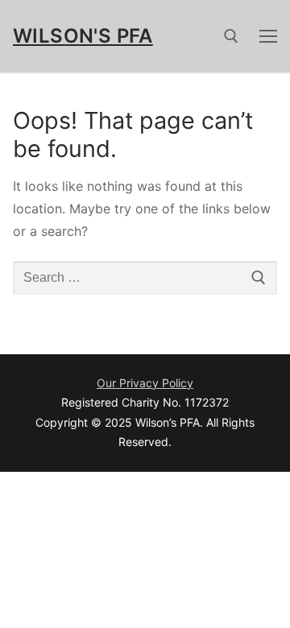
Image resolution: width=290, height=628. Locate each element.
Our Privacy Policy (145, 383)
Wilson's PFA (83, 36)
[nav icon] (268, 36)
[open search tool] (231, 36)
